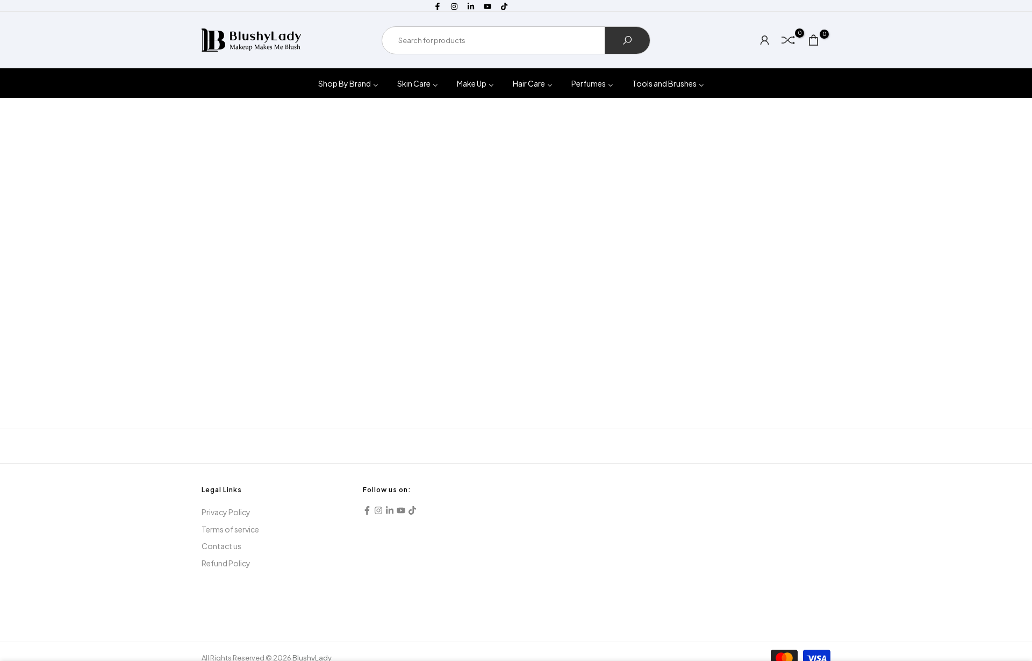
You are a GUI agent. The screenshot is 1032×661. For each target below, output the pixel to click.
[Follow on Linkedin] (470, 5)
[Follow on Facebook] (437, 5)
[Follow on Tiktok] (503, 5)
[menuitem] (353, 83)
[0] (788, 40)
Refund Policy (226, 563)
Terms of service (230, 529)
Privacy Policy (226, 512)
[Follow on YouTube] (487, 5)
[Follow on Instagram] (453, 5)
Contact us (221, 546)
